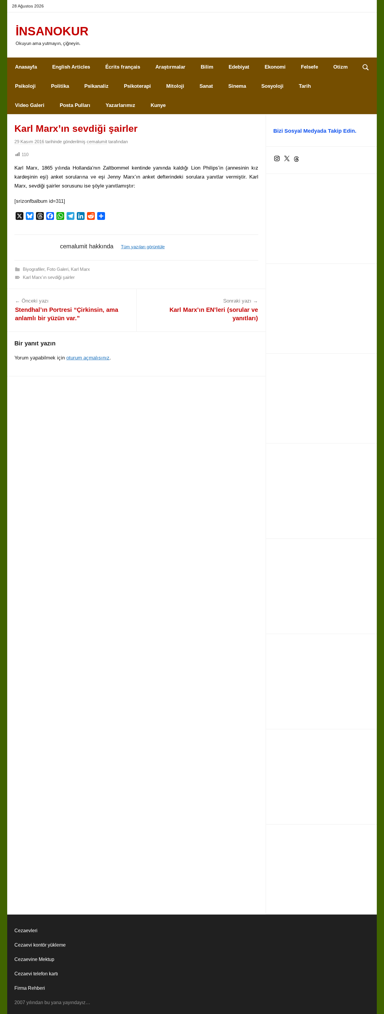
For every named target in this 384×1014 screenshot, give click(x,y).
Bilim (207, 67)
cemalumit (97, 141)
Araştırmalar (170, 67)
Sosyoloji (272, 86)
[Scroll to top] (372, 1002)
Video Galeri (29, 105)
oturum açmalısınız (88, 358)
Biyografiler (33, 269)
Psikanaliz (96, 86)
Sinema (237, 86)
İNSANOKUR (52, 31)
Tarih (305, 86)
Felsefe (309, 67)
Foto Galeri (57, 269)
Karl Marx (80, 269)
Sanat (206, 86)
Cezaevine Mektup (34, 959)
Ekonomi (275, 67)
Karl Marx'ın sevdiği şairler (49, 277)
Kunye (158, 105)
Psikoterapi (137, 86)
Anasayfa (26, 67)
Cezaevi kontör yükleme (40, 944)
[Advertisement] (321, 218)
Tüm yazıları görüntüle (143, 246)
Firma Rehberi (29, 988)
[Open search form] (365, 67)
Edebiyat (239, 67)
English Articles (71, 67)
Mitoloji (175, 86)
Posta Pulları (75, 105)
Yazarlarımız (120, 105)
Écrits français (122, 67)
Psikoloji (25, 86)
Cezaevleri (26, 930)
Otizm (340, 67)
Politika (60, 86)
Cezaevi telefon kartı (36, 973)
